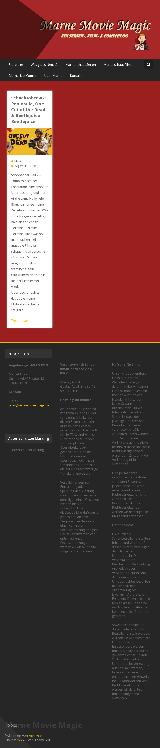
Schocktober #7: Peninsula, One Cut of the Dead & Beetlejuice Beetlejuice (28, 109)
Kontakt (76, 75)
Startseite (16, 64)
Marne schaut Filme (118, 64)
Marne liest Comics (22, 75)
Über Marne (53, 75)
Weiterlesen (20, 321)
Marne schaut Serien (80, 64)
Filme (32, 166)
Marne (18, 161)
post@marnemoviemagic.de (29, 405)
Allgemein (21, 166)
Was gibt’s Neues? (44, 64)
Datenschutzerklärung (27, 450)
